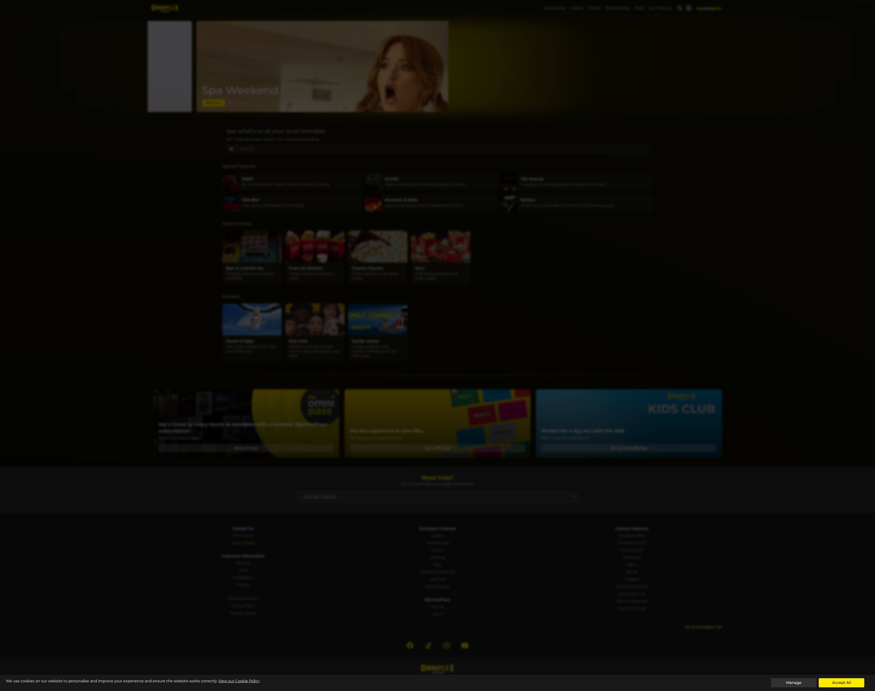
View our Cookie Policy (238, 681)
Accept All (841, 683)
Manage (793, 683)
